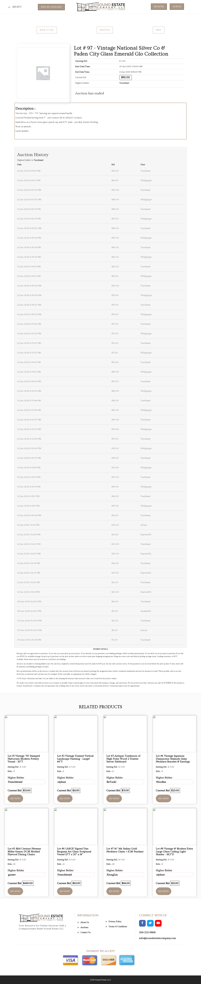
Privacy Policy (115, 921)
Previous (105, 30)
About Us (84, 922)
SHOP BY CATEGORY (51, 7)
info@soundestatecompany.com (157, 938)
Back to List (47, 30)
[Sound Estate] (100, 6)
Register (159, 6)
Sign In (177, 6)
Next (158, 30)
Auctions (84, 927)
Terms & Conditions (118, 926)
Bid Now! (15, 798)
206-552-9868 (147, 932)
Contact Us (85, 932)
